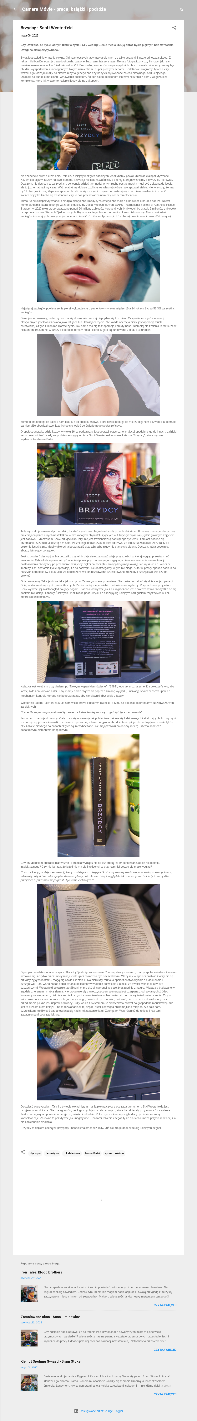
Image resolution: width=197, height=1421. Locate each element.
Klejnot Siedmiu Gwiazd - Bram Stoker (51, 1361)
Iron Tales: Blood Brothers (41, 1272)
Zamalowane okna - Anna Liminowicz (50, 1317)
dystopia (35, 1153)
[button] (174, 28)
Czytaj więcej (165, 1305)
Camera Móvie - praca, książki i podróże (64, 9)
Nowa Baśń (92, 1153)
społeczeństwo (114, 1153)
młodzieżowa (72, 1153)
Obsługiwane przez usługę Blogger (101, 1411)
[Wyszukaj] (181, 10)
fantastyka (52, 1153)
